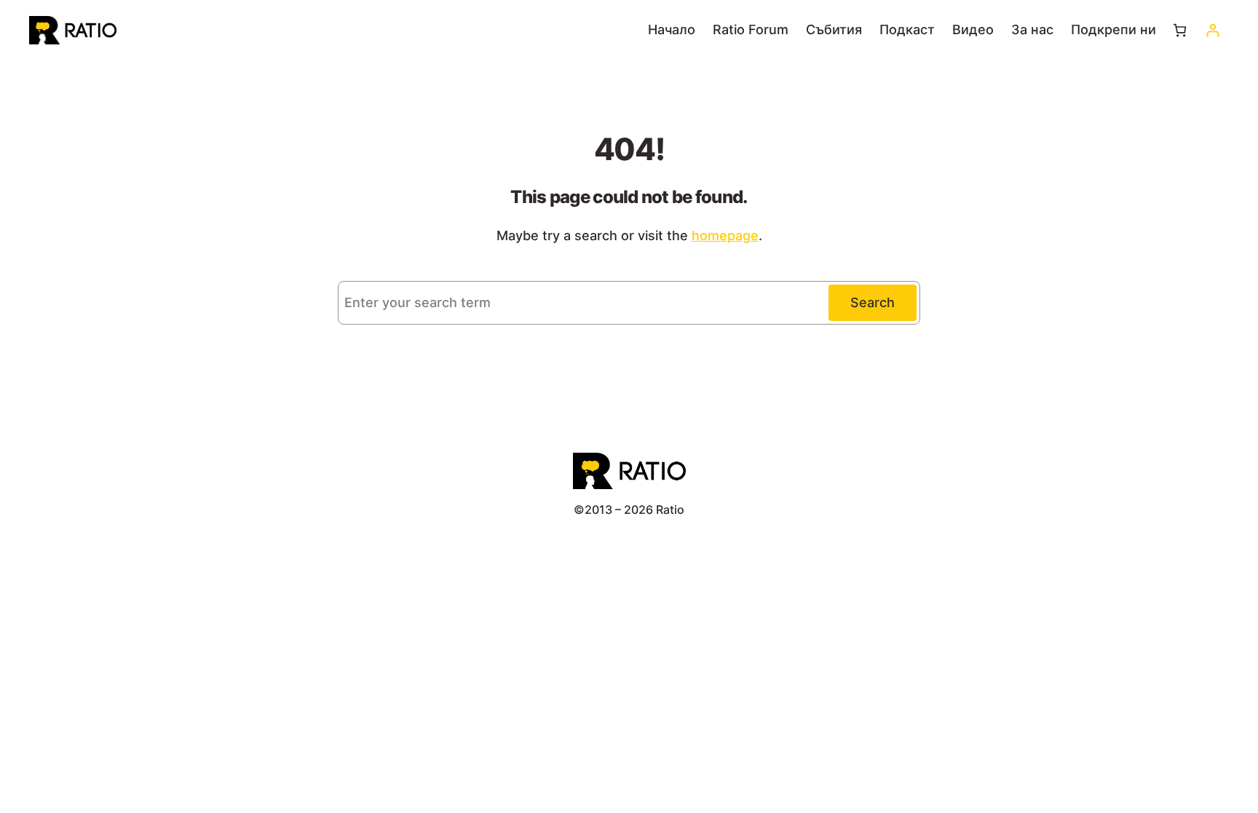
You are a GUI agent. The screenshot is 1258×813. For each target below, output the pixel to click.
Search (872, 302)
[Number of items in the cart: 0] (1179, 30)
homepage (725, 235)
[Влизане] (1212, 30)
